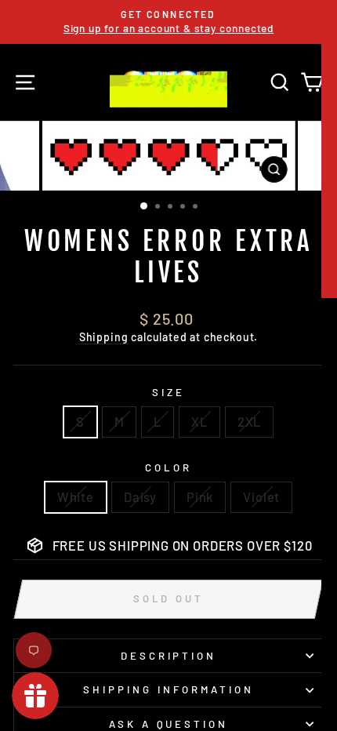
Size (168, 392)
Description (169, 655)
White (75, 496)
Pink (200, 496)
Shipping (104, 337)
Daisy (140, 496)
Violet (261, 496)
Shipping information (168, 689)
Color (168, 467)
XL (199, 421)
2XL (249, 421)
